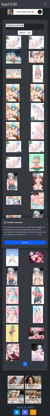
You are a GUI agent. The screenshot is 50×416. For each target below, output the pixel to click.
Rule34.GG (9, 4)
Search (22, 33)
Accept (25, 242)
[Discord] (25, 412)
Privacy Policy (32, 234)
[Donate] (33, 412)
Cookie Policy (9, 237)
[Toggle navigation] (45, 4)
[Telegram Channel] (17, 412)
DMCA (31, 407)
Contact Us (21, 407)
